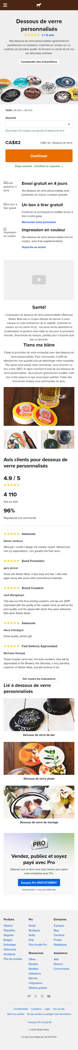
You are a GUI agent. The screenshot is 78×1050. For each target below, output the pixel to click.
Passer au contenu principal (3, 3)
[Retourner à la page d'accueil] (39, 5)
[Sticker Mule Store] (29, 996)
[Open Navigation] (5, 5)
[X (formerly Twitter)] (35, 996)
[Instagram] (42, 996)
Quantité (10, 118)
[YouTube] (48, 996)
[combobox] (39, 124)
